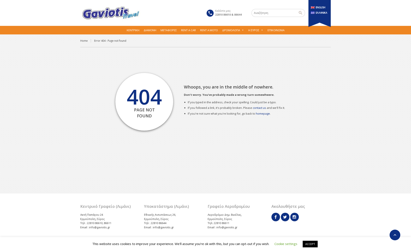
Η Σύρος (253, 30)
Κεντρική (133, 30)
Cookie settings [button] (285, 244)
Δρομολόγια (231, 30)
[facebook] (275, 217)
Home (84, 41)
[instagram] (294, 217)
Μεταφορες (169, 30)
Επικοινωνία (276, 30)
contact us (259, 108)
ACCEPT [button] (310, 244)
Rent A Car (188, 30)
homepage (263, 113)
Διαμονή (150, 30)
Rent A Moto (209, 30)
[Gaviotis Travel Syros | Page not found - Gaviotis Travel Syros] (110, 12)
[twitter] (285, 217)
